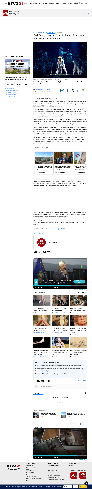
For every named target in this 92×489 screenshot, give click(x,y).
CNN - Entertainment (52, 228)
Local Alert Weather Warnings (13, 97)
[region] (60, 402)
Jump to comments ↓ (39, 233)
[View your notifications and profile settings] (85, 393)
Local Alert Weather (35, 3)
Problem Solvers (54, 3)
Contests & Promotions (11, 90)
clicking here (47, 371)
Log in (79, 380)
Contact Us (29, 465)
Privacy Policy (30, 474)
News (25, 3)
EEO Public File (31, 468)
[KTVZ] (15, 3)
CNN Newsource (39, 89)
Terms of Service (31, 476)
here (67, 374)
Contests (63, 3)
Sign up (84, 380)
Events (70, 3)
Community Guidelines (32, 463)
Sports (45, 3)
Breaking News (9, 88)
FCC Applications (31, 470)
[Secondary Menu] (7, 3)
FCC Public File (30, 472)
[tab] (38, 393)
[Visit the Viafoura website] (83, 424)
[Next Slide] (86, 163)
